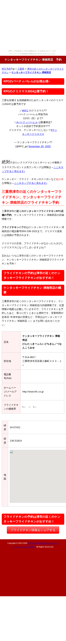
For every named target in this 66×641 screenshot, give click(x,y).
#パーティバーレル (27, 122)
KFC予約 (6, 69)
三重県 (20, 69)
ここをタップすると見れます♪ (30, 183)
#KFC (25, 110)
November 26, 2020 (40, 146)
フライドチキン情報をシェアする (33, 530)
